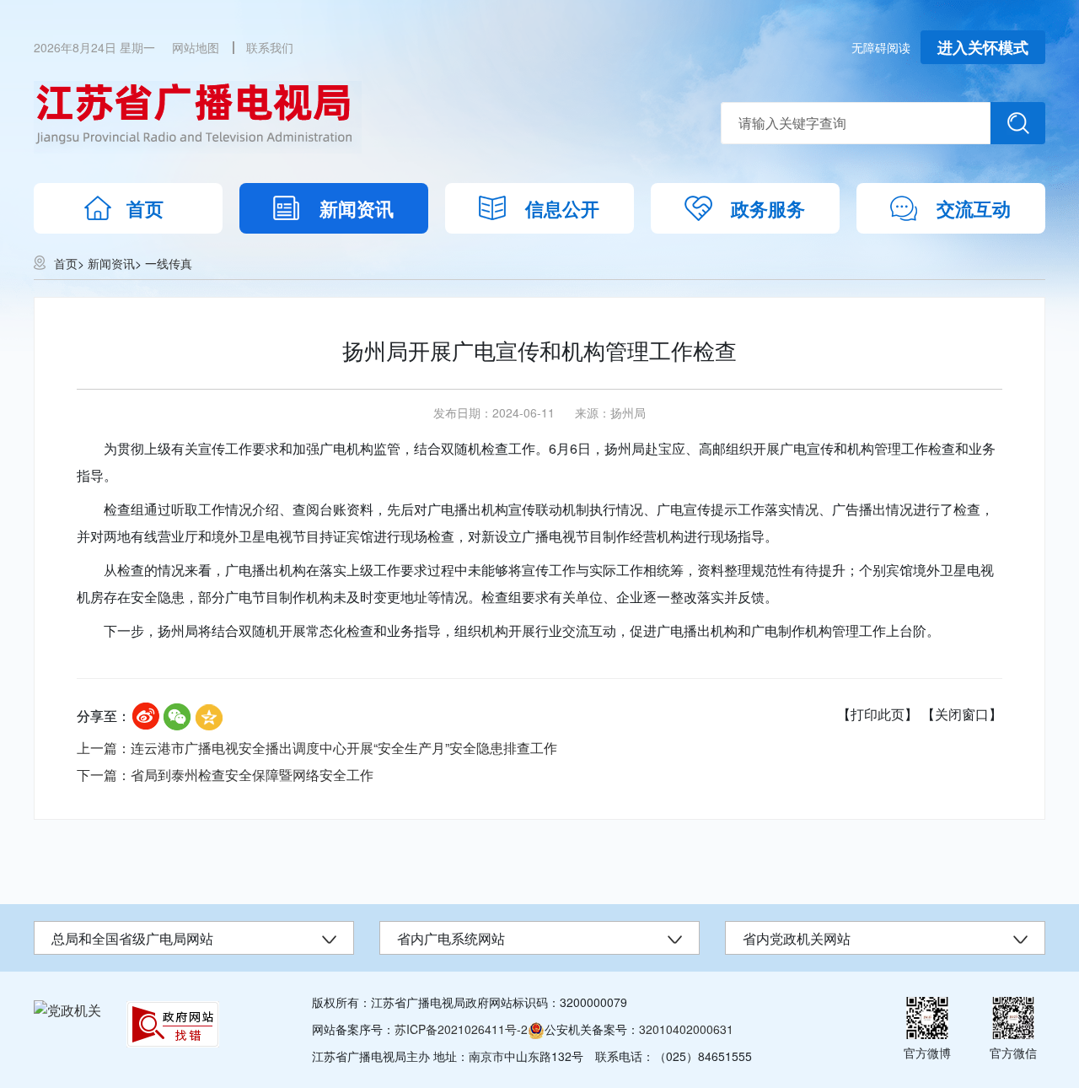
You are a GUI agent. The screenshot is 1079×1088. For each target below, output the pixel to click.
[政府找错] (172, 1024)
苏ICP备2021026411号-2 (461, 1029)
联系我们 (269, 47)
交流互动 (974, 208)
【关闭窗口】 (961, 714)
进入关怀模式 (982, 47)
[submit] (1017, 123)
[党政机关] (67, 1010)
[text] (855, 123)
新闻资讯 (356, 208)
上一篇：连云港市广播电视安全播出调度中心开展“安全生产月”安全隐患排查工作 (317, 747)
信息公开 (562, 208)
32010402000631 (686, 1029)
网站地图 (195, 47)
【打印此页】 (877, 714)
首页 (145, 208)
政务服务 (768, 208)
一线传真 (168, 263)
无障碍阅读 (880, 47)
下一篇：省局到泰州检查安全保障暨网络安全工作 (225, 774)
